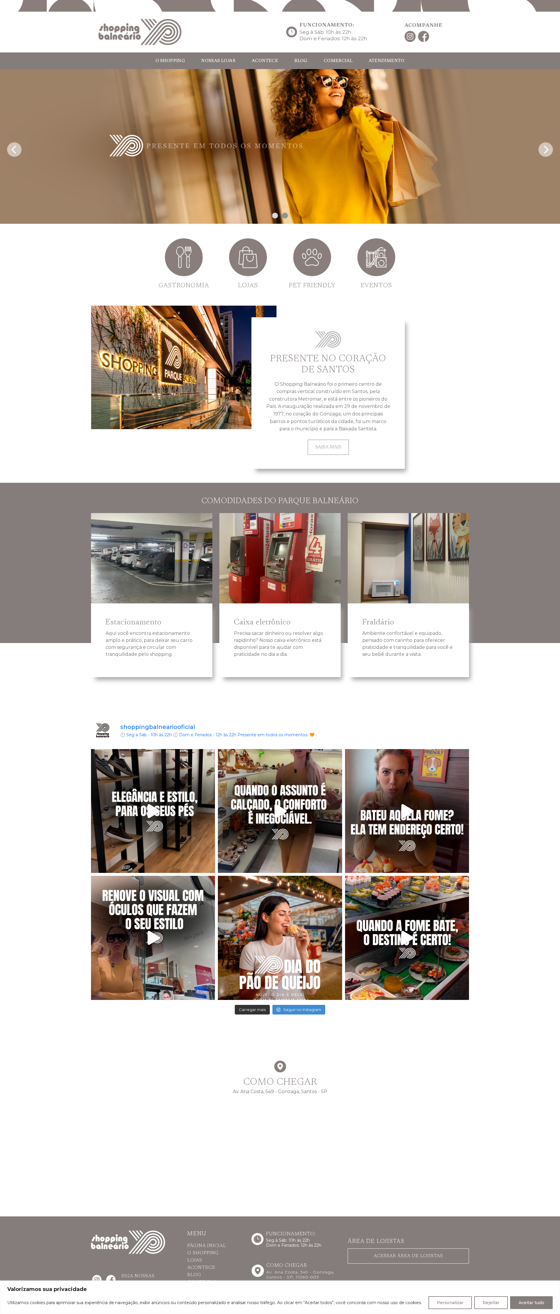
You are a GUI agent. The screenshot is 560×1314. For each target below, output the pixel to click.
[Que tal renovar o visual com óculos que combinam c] (153, 938)
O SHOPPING (170, 61)
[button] (275, 215)
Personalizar (450, 1302)
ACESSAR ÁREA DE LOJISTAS (408, 1256)
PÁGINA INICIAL (206, 1245)
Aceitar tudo (531, 1302)
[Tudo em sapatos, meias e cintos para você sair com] (153, 811)
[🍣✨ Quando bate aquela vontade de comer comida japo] (407, 938)
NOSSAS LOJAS (218, 61)
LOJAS (194, 1260)
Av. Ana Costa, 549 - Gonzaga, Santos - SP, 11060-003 (300, 1274)
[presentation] (14, 148)
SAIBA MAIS (328, 447)
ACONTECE (265, 61)
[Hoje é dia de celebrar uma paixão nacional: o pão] (280, 938)
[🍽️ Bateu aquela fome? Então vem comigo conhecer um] (407, 811)
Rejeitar (491, 1302)
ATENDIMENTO (386, 61)
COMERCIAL (338, 61)
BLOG (300, 61)
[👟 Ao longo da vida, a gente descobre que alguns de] (280, 811)
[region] (280, 1297)
